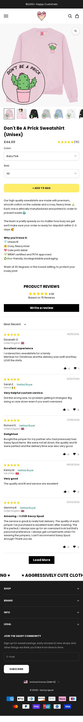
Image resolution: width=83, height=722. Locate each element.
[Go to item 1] (9, 113)
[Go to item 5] (58, 113)
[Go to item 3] (34, 113)
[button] (66, 142)
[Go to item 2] (21, 113)
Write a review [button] (41, 308)
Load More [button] (41, 560)
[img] (11, 334)
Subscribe (16, 669)
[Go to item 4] (46, 113)
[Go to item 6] (71, 113)
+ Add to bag (41, 188)
